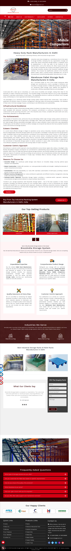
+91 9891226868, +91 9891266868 (37, 1)
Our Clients (41, 17)
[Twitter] (52, 542)
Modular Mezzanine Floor (33, 526)
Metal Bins (29, 534)
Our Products (29, 17)
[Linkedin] (55, 542)
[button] (5, 34)
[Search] (66, 10)
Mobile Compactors (31, 529)
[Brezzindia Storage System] (13, 10)
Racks (28, 524)
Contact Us (59, 17)
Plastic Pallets (30, 540)
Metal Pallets (29, 537)
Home (11, 17)
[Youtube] (62, 542)
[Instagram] (59, 542)
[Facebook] (49, 542)
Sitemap (50, 17)
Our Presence (8, 532)
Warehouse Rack (52, 233)
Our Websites (7, 534)
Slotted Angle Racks (19, 233)
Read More (9, 192)
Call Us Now (35, 453)
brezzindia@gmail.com (37, 4)
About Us (19, 17)
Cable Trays (29, 542)
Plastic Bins (29, 532)
